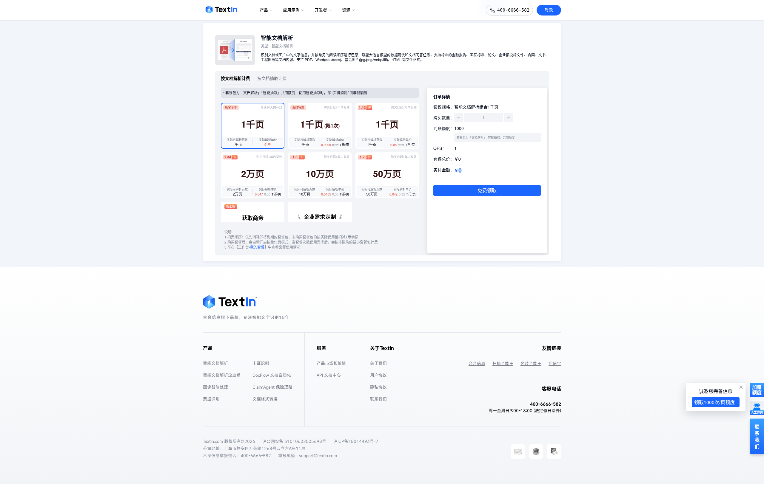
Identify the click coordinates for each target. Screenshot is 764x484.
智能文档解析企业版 (222, 375)
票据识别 (211, 399)
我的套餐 (257, 246)
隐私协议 (378, 387)
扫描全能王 (502, 363)
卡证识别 (260, 363)
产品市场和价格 (331, 363)
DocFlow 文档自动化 (271, 375)
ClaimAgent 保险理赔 (272, 387)
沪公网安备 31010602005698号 (294, 441)
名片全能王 (530, 363)
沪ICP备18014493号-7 (355, 441)
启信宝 (555, 363)
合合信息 (477, 363)
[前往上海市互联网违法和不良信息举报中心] (554, 451)
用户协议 (378, 375)
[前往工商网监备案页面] (536, 451)
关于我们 (378, 363)
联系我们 (378, 399)
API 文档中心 (329, 375)
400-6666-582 (513, 10)
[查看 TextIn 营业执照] (518, 451)
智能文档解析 (215, 363)
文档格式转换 (265, 399)
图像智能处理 (215, 387)
